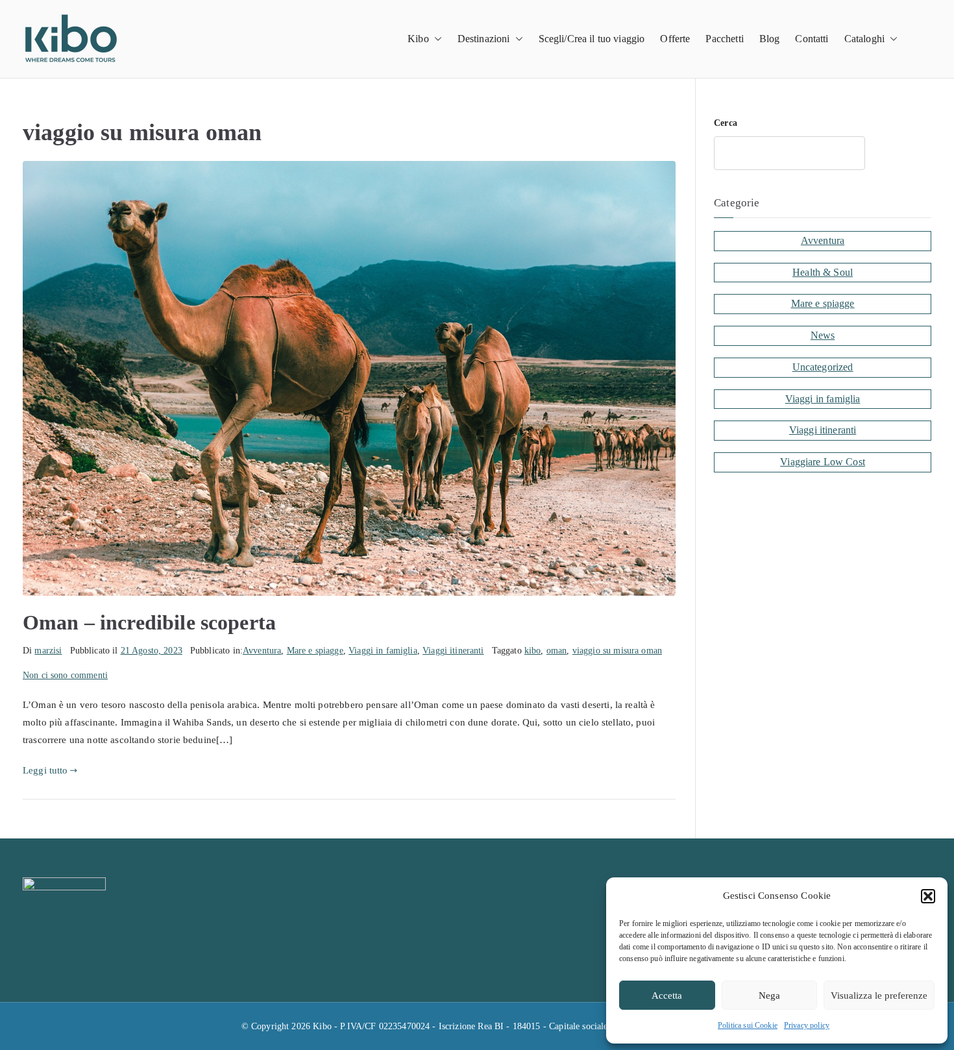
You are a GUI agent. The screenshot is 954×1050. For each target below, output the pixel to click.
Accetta (667, 995)
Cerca (725, 123)
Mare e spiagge (315, 650)
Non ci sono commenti (65, 675)
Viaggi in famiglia (383, 650)
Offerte (675, 38)
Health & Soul (822, 272)
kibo (532, 650)
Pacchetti (724, 38)
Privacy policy (806, 1025)
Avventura (262, 650)
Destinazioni (484, 38)
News (823, 335)
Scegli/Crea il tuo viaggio (592, 38)
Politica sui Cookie (747, 1025)
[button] (928, 896)
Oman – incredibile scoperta (149, 622)
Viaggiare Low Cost (822, 461)
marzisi (48, 650)
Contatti (811, 38)
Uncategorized (822, 366)
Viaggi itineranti (453, 650)
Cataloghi (864, 38)
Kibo (418, 38)
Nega (769, 995)
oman (556, 650)
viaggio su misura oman (617, 650)
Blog (769, 38)
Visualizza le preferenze (879, 995)
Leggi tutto (45, 770)
